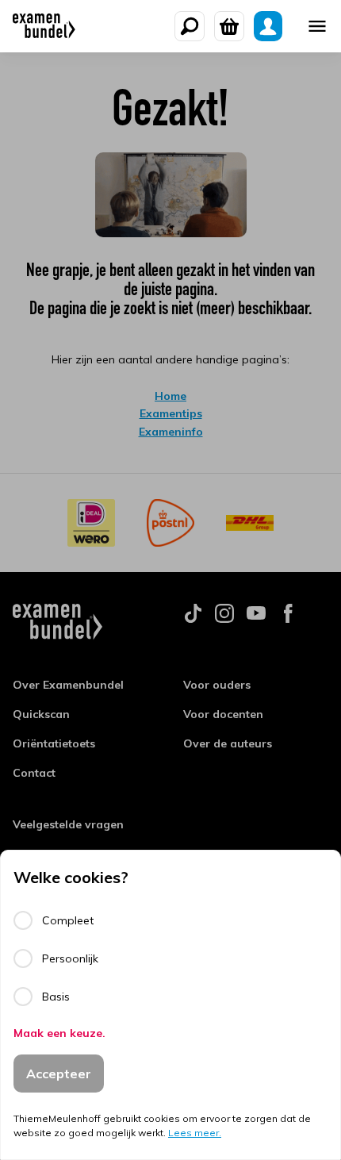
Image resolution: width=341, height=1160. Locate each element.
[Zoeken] (189, 26)
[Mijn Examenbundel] (268, 26)
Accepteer (58, 1073)
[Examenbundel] (44, 26)
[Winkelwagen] (229, 26)
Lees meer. (194, 1133)
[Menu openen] (317, 26)
